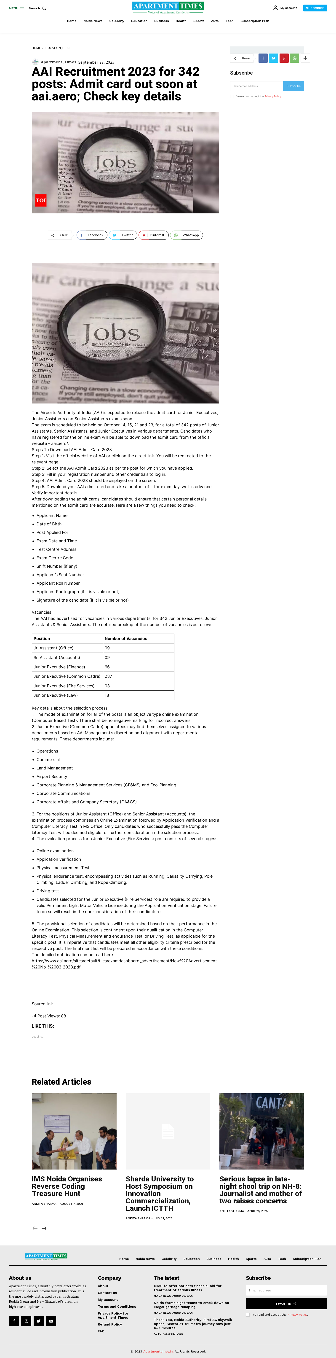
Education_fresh (58, 48)
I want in (283, 1303)
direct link (144, 455)
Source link (42, 1003)
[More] (305, 58)
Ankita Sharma (44, 1204)
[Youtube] (51, 1321)
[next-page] (43, 1228)
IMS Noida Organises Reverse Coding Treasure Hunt (67, 1186)
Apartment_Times (58, 62)
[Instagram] (26, 1321)
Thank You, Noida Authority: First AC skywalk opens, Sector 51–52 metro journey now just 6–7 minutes (193, 1324)
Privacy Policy (272, 96)
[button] (38, 8)
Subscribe (294, 86)
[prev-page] (35, 1228)
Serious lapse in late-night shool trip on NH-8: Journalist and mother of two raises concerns (260, 1190)
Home (36, 48)
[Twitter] (273, 58)
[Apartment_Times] (36, 62)
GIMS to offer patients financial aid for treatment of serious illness (187, 1288)
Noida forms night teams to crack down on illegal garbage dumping (191, 1305)
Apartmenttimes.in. (158, 1351)
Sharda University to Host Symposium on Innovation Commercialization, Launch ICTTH (160, 1194)
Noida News (162, 1295)
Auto (157, 1333)
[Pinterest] (284, 58)
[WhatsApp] (294, 58)
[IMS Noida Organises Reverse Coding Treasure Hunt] (74, 1131)
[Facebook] (263, 58)
